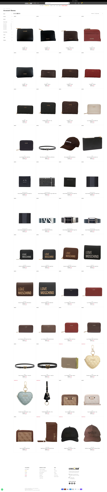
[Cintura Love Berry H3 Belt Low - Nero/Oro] (47, 358)
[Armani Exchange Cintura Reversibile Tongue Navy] (92, 213)
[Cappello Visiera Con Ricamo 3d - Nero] (70, 431)
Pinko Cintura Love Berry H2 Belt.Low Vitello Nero (47, 157)
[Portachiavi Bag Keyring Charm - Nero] (47, 395)
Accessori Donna (8, 8)
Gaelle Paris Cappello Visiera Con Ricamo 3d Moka (92, 448)
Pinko (25, 374)
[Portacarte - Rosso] (92, 31)
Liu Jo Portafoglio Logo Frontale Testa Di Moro (24, 339)
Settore (4, 19)
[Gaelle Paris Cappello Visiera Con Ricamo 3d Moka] (92, 431)
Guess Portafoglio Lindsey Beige (69, 411)
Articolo (4, 16)
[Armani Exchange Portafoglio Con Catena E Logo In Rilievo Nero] (47, 176)
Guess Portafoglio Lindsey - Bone (92, 411)
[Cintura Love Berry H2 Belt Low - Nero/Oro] (25, 358)
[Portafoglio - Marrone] (47, 67)
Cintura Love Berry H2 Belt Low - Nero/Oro (24, 375)
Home (4, 8)
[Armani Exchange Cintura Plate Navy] (47, 213)
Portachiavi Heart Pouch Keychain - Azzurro (24, 411)
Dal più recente (97, 13)
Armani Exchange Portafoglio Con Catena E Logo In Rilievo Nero (47, 193)
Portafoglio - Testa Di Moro (70, 47)
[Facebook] (70, 483)
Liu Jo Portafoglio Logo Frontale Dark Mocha (47, 339)
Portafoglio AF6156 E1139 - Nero (47, 120)
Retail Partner (31, 489)
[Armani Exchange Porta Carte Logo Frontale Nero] (70, 176)
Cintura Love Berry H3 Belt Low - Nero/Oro (47, 375)
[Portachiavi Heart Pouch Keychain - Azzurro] (25, 395)
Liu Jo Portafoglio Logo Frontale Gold (92, 120)
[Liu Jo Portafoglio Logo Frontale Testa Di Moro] (25, 322)
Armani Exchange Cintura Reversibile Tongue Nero (70, 229)
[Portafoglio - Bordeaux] (92, 67)
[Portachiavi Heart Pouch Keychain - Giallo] (92, 358)
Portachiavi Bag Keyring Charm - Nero (47, 411)
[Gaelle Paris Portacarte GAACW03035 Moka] (47, 431)
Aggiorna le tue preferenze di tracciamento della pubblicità (32, 490)
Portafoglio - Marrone (47, 84)
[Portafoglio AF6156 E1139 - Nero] (47, 103)
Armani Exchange (24, 192)
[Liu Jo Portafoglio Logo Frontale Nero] (25, 140)
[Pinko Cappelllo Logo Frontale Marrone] (70, 140)
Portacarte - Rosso (92, 47)
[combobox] (56, 3)
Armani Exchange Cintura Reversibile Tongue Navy (92, 229)
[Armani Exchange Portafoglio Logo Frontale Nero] (25, 176)
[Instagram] (72, 483)
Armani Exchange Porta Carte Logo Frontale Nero (70, 193)
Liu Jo (24, 46)
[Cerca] (57, 3)
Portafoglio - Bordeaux (92, 84)
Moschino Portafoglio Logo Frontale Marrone (69, 266)
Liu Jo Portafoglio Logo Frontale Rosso (92, 302)
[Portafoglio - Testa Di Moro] (70, 31)
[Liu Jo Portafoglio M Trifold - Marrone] (70, 358)
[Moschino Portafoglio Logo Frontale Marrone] (70, 249)
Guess (92, 374)
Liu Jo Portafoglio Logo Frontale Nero (24, 157)
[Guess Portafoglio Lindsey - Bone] (92, 395)
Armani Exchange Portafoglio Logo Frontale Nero (25, 193)
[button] (14, 13)
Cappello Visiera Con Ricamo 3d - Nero (69, 448)
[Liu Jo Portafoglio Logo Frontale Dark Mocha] (47, 322)
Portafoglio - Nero (24, 47)
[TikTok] (74, 483)
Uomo (38, 3)
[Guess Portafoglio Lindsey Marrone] (25, 431)
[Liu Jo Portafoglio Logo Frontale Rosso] (92, 285)
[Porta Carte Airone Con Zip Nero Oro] (92, 140)
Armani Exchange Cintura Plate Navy (47, 229)
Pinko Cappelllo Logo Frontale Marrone (69, 157)
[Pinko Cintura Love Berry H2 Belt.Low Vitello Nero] (47, 140)
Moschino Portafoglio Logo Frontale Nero (25, 266)
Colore (4, 34)
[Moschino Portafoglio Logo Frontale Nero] (25, 249)
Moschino (24, 265)
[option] (53, 1)
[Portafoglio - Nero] (25, 31)
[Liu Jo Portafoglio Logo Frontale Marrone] (92, 322)
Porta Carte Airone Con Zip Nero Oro (92, 157)
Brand (4, 13)
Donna (35, 3)
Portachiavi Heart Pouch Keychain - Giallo (92, 375)
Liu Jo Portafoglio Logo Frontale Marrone (92, 339)
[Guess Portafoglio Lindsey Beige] (70, 395)
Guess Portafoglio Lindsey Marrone (25, 448)
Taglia (4, 37)
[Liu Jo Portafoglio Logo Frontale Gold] (92, 103)
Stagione (4, 40)
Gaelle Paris (47, 447)
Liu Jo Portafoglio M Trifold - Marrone (69, 375)
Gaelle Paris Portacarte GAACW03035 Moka (47, 448)
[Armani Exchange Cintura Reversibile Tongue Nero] (70, 213)
